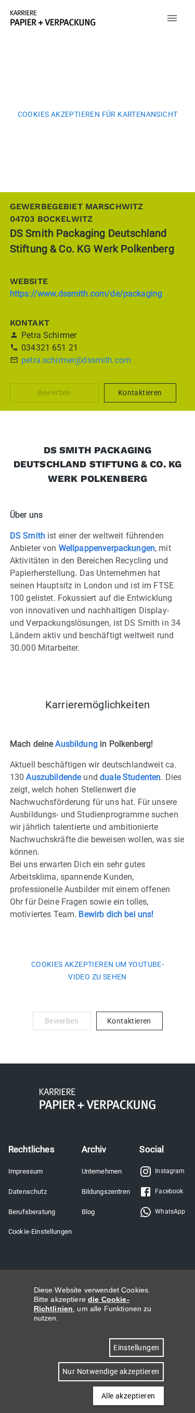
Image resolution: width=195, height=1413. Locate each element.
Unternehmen (102, 1171)
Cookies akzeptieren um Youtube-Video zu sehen (97, 970)
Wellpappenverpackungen (107, 548)
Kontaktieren (140, 392)
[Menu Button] (172, 18)
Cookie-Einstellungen (40, 1231)
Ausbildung (76, 744)
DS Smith (27, 536)
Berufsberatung (31, 1212)
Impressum (25, 1171)
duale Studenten (130, 777)
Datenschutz (27, 1191)
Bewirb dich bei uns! (116, 914)
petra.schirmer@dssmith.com (76, 360)
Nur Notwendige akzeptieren (110, 1371)
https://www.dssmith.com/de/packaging (86, 294)
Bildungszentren (106, 1191)
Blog (88, 1212)
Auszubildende (53, 777)
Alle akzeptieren (128, 1396)
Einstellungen (136, 1347)
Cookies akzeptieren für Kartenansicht (98, 114)
